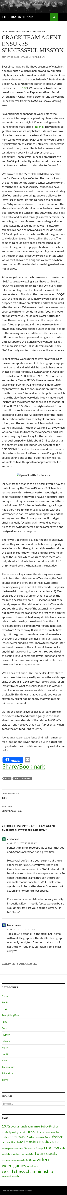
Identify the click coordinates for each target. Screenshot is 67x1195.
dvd (29, 1137)
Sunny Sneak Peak (12, 808)
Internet (6, 1041)
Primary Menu (62, 17)
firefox (48, 1137)
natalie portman (9, 1148)
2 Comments (38, 57)
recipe (40, 1148)
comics (15, 1136)
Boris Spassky (10, 1132)
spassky (52, 1153)
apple (29, 1126)
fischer (57, 1136)
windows (32, 1166)
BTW (4, 1008)
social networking (20, 1154)
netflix (23, 1148)
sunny (13, 1160)
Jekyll (10, 795)
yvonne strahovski (10, 1176)
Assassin (25, 57)
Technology (29, 31)
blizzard (36, 1126)
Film (4, 1021)
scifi (62, 1148)
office (30, 1148)
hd (21, 1141)
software (37, 1153)
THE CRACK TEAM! (17, 17)
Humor (6, 1034)
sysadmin (23, 1160)
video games (14, 1165)
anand (21, 1126)
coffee (5, 1137)
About (5, 995)
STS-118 (22, 88)
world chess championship (27, 1171)
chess (29, 1131)
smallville (6, 1154)
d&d (23, 1137)
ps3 (35, 1148)
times (32, 1160)
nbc (18, 1148)
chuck (39, 1132)
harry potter (8, 1141)
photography (22, 778)
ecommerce (38, 1137)
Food (5, 1028)
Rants (5, 1060)
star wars (6, 1160)
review (51, 1147)
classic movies (51, 1132)
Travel (41, 31)
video (42, 1159)
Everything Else (11, 31)
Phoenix (38, 126)
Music (5, 1047)
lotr (37, 1142)
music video (49, 1141)
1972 (6, 1126)
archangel (13, 838)
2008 (14, 1126)
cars (21, 1132)
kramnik (29, 1142)
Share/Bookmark (24, 766)
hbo (18, 1142)
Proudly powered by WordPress (17, 1190)
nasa (7, 778)
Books (5, 1002)
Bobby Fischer (49, 1126)
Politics (6, 1053)
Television (7, 1073)
